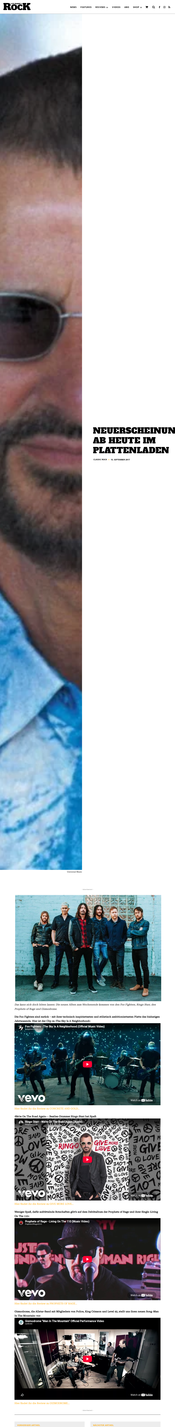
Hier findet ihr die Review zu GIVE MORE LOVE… (44, 1203)
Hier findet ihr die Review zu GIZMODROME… (42, 1403)
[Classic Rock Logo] (17, 6)
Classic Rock (100, 459)
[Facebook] (159, 7)
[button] (153, 7)
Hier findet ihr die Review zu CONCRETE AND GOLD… (47, 1108)
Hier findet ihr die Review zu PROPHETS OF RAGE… (45, 1303)
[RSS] (169, 7)
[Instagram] (164, 7)
